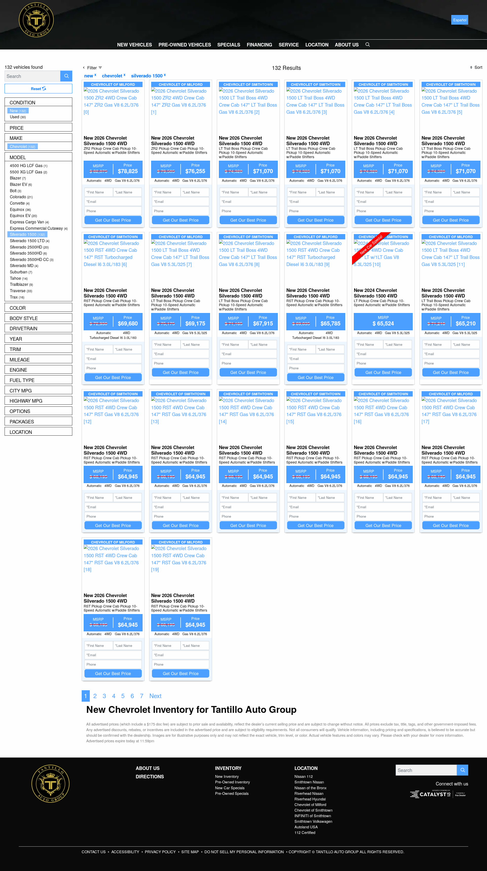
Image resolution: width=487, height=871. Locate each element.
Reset (36, 88)
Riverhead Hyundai (310, 798)
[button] (134, 45)
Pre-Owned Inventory (232, 781)
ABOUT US (148, 768)
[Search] (66, 76)
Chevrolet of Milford (310, 804)
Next (155, 695)
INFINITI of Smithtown (312, 815)
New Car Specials (230, 787)
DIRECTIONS (150, 776)
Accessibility (125, 851)
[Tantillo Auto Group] (36, 19)
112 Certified (304, 832)
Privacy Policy (161, 851)
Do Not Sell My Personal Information (244, 851)
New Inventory (227, 776)
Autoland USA (306, 826)
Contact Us (94, 851)
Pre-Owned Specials (232, 793)
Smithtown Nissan (309, 781)
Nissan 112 (303, 776)
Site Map (190, 851)
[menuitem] (39, 110)
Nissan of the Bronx (310, 787)
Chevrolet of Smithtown (313, 810)
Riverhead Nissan (308, 793)
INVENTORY (228, 768)
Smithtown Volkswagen (313, 821)
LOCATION (306, 768)
